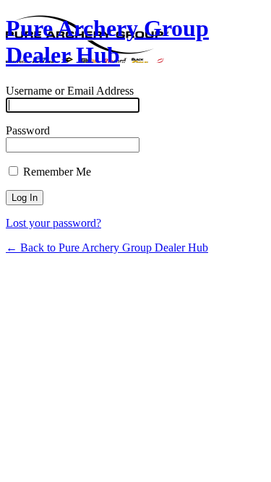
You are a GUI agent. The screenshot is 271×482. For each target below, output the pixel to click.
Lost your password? (53, 223)
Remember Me (55, 171)
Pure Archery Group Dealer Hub (107, 41)
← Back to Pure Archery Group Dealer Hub (107, 247)
